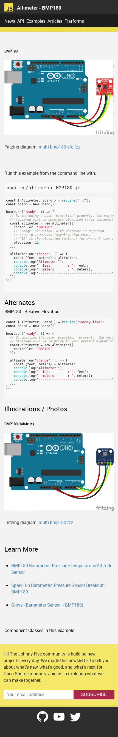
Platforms (74, 21)
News (9, 21)
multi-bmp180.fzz (56, 522)
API (20, 21)
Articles (54, 21)
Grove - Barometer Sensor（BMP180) (47, 605)
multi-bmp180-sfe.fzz (59, 147)
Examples (35, 21)
